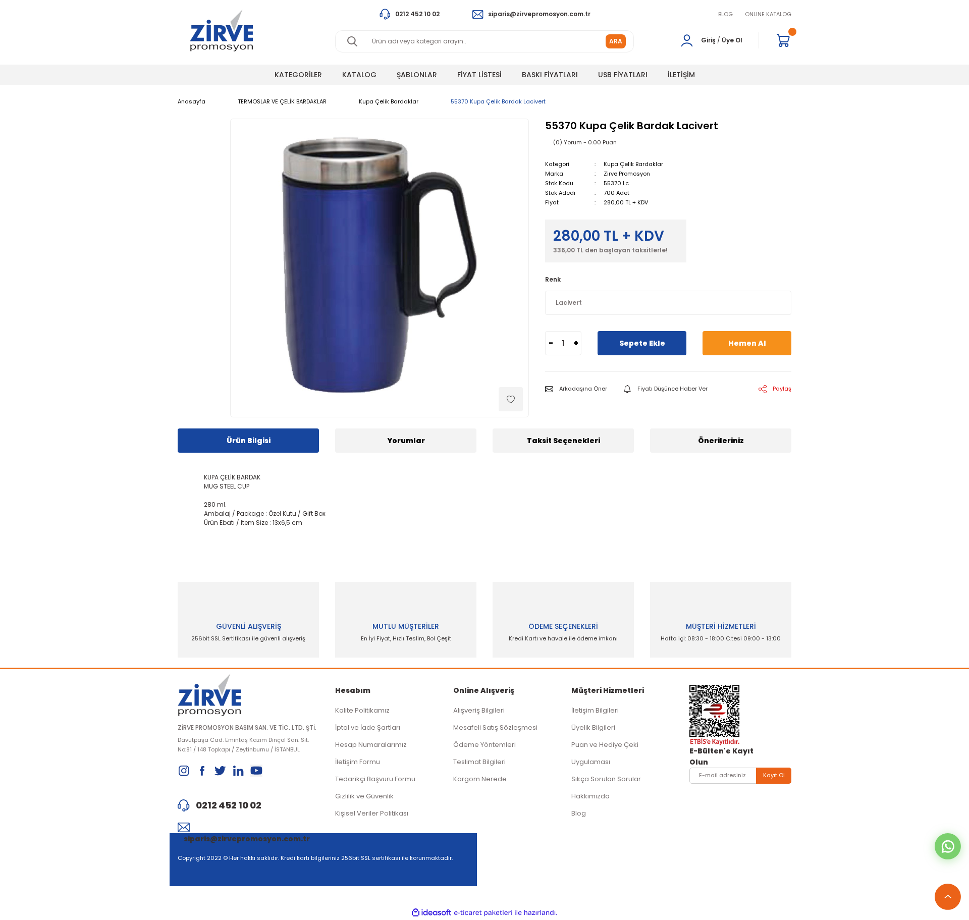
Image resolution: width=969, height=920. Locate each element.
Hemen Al (747, 343)
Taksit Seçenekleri (563, 441)
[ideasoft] (431, 912)
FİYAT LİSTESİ (479, 75)
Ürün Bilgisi (249, 441)
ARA (615, 41)
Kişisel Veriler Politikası (371, 813)
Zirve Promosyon (627, 174)
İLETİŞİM (681, 75)
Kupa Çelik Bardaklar (633, 164)
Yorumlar (406, 441)
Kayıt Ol (774, 775)
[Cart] (783, 40)
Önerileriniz (721, 441)
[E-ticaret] (483, 912)
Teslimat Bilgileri (479, 762)
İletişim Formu (357, 762)
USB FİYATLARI (623, 75)
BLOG (725, 14)
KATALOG (359, 75)
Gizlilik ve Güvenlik (364, 796)
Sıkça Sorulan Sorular (606, 779)
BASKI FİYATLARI (550, 75)
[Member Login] (687, 40)
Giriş (708, 40)
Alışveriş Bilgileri (479, 710)
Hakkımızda (590, 796)
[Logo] (221, 30)
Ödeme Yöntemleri (484, 744)
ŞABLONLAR (417, 75)
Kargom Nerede (480, 779)
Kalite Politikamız (362, 710)
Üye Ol (732, 40)
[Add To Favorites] (511, 399)
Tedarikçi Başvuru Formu (375, 779)
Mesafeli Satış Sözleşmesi (495, 727)
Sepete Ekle (642, 343)
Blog (578, 813)
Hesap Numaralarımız (371, 744)
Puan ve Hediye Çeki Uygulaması (604, 753)
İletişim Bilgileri (595, 710)
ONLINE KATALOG (768, 14)
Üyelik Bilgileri (593, 727)
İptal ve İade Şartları (367, 727)
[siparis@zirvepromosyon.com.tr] (248, 827)
